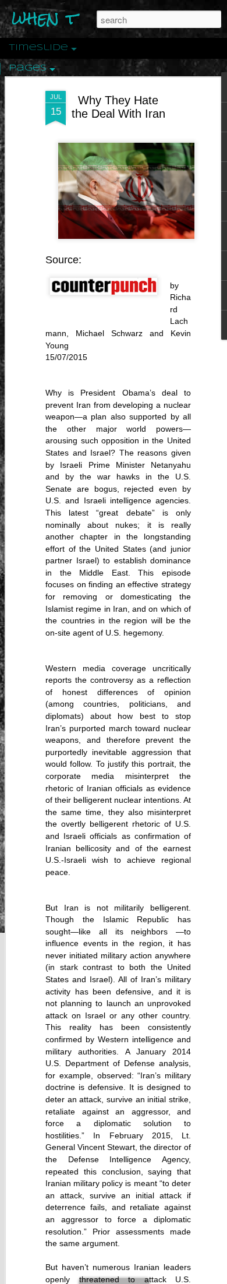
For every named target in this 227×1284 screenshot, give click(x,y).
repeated (62, 1171)
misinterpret (147, 776)
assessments (140, 1231)
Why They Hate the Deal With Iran (118, 107)
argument (100, 1243)
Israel (100, 979)
